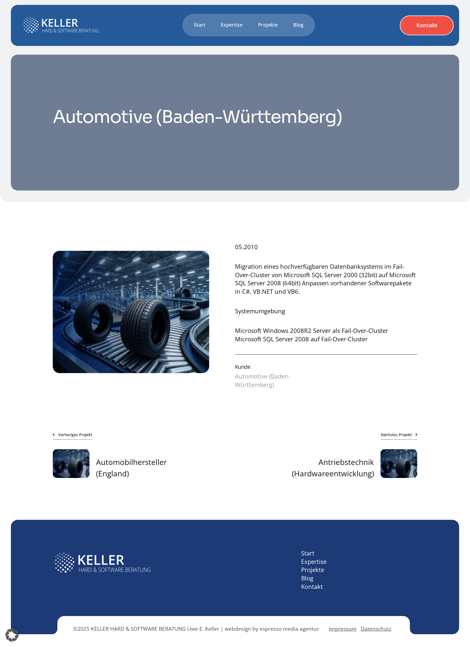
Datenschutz (376, 628)
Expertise (314, 561)
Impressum (343, 628)
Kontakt (426, 25)
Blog (307, 578)
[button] (12, 635)
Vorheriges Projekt (75, 434)
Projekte (312, 569)
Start (307, 553)
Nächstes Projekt (396, 434)
